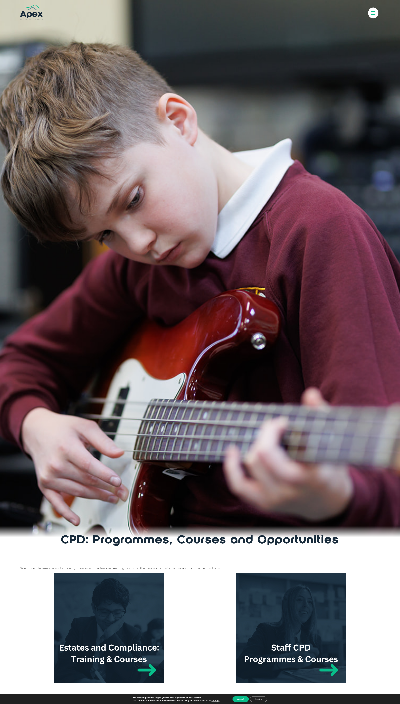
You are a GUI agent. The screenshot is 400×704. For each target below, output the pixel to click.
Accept (240, 699)
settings (216, 700)
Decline (258, 699)
